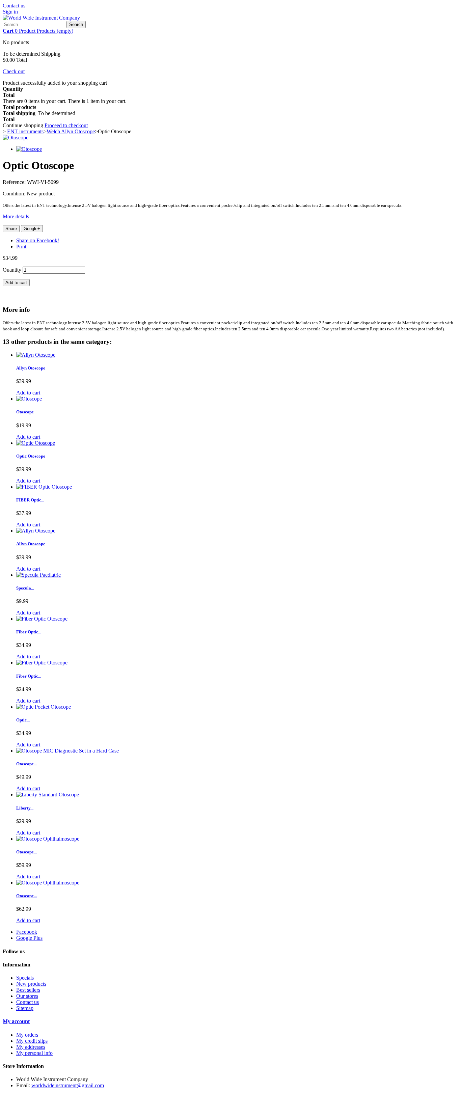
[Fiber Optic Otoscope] (41, 619)
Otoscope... (26, 763)
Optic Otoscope (30, 456)
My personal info (34, 1053)
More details (16, 216)
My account (16, 1021)
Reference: (15, 182)
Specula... (25, 588)
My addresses (30, 1047)
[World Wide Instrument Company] (41, 18)
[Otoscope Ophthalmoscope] (47, 839)
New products (31, 984)
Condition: (15, 193)
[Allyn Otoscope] (35, 355)
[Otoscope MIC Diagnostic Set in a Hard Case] (67, 751)
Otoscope (25, 411)
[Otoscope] (15, 137)
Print (21, 246)
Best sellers (28, 990)
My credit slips (32, 1041)
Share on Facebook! (37, 240)
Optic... (23, 719)
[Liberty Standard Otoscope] (47, 794)
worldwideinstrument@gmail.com (67, 1085)
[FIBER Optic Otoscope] (44, 487)
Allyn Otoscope (30, 368)
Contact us (14, 5)
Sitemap (24, 1008)
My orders (27, 1035)
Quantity (12, 270)
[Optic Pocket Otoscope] (43, 707)
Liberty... (24, 808)
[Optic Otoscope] (35, 443)
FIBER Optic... (30, 499)
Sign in (10, 12)
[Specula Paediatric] (38, 575)
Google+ (32, 228)
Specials (25, 978)
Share (11, 228)
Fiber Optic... (28, 631)
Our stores (27, 996)
